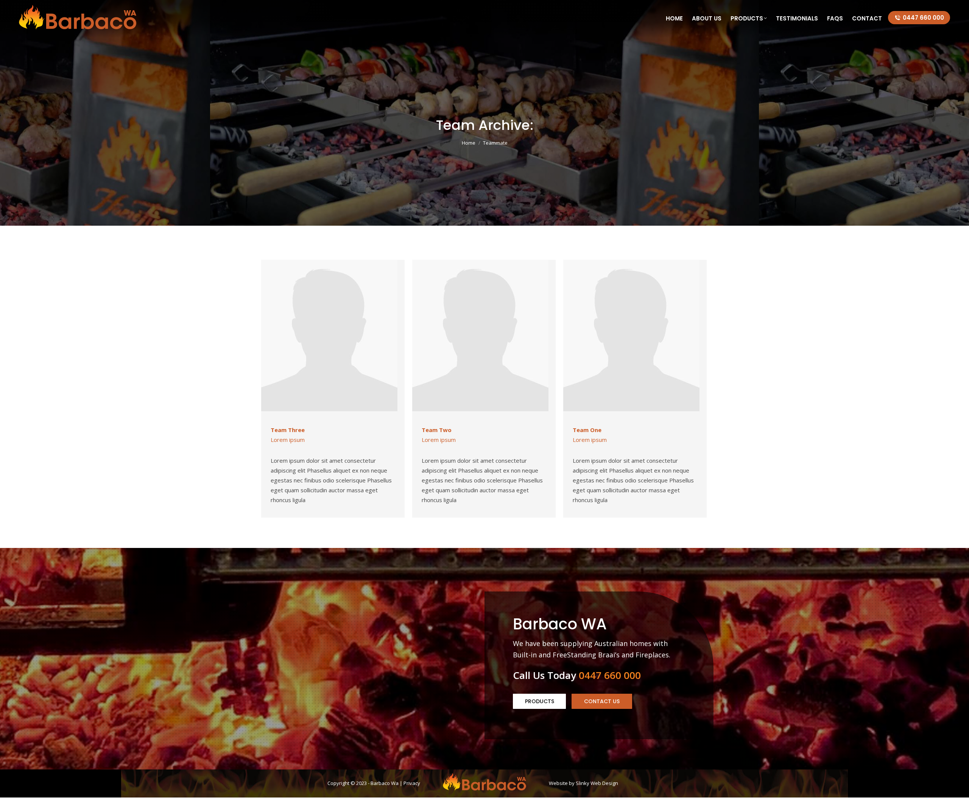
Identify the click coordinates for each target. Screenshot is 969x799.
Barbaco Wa (385, 783)
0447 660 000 (923, 18)
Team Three (288, 430)
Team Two (437, 430)
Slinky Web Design (597, 783)
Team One (587, 430)
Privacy (411, 783)
